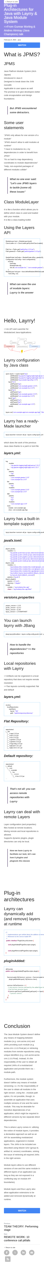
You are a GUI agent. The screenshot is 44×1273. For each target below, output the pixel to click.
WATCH (22, 45)
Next (5, 1234)
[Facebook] (6, 1252)
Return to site (12, 2)
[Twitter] (15, 1252)
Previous (7, 1223)
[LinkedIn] (23, 1252)
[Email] (31, 1252)
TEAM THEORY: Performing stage (21, 1228)
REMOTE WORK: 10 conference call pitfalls (17, 1238)
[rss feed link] (7, 1259)
